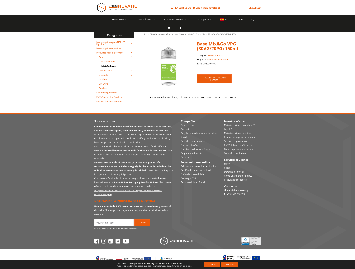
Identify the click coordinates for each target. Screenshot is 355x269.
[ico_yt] (126, 239)
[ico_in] (110, 239)
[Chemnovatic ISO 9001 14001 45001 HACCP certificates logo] (251, 237)
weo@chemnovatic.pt (207, 7)
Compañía (188, 121)
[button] (252, 19)
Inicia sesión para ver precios (214, 78)
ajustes (189, 266)
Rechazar (229, 264)
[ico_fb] (96, 239)
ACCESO (256, 7)
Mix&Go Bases (215, 55)
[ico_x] (118, 239)
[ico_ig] (103, 239)
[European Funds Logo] (134, 255)
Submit (142, 222)
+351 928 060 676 (182, 7)
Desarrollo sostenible (195, 162)
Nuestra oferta (234, 121)
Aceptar (211, 264)
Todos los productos (217, 59)
